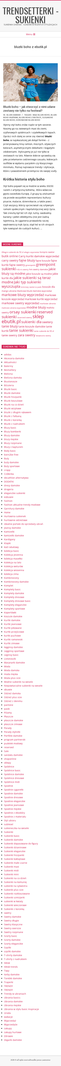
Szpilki (7, 947)
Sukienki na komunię (15, 882)
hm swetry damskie (38, 269)
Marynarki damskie (14, 662)
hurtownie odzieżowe (15, 520)
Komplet (8, 585)
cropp (7, 470)
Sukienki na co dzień (15, 878)
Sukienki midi (11, 870)
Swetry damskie (12, 916)
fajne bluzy (27, 260)
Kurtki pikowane (13, 627)
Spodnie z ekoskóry (14, 812)
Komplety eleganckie (15, 604)
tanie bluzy (10, 326)
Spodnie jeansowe (14, 805)
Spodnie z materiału (15, 816)
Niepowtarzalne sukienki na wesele (23, 685)
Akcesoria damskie (14, 358)
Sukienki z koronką (14, 909)
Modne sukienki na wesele (18, 681)
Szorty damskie (12, 939)
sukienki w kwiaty (13, 901)
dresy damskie (12, 485)
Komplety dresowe (14, 597)
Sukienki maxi (11, 866)
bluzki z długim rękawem (17, 412)
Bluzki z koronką (13, 419)
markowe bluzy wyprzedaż (23, 294)
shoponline (10, 758)
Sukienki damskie (13, 839)
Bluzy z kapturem (13, 446)
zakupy (8, 1028)
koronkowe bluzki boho (28, 120)
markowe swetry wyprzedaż (20, 303)
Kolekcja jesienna (13, 554)
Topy (6, 970)
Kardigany (9, 539)
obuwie (8, 689)
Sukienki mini (11, 874)
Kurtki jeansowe (12, 624)
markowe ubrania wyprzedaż (14, 308)
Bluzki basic (10, 389)
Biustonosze (10, 381)
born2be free (11, 454)
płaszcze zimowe (13, 724)
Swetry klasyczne (13, 924)
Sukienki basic (12, 835)
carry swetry (10, 260)
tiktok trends (11, 966)
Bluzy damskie (12, 435)
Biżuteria (9, 385)
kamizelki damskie (14, 535)
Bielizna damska (13, 377)
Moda (7, 666)
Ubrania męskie (12, 1005)
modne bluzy (36, 307)
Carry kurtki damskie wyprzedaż (39, 256)
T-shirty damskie (13, 955)
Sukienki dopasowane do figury (21, 843)
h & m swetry (22, 269)
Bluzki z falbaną (12, 416)
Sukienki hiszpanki (14, 855)
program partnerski (14, 739)
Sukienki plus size (13, 889)
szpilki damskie (12, 951)
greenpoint (30, 265)
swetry (7, 912)
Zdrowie (8, 1036)
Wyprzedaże (10, 1024)
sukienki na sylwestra (15, 885)
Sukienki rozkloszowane (17, 893)
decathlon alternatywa (16, 477)
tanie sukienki (21, 330)
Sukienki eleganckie (14, 851)
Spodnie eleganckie (14, 801)
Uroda (7, 1012)
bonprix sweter (47, 252)
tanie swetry (9, 335)
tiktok (7, 962)
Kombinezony (11, 577)
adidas (7, 354)
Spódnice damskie (14, 774)
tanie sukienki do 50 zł (44, 331)
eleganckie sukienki (14, 493)
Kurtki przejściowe (14, 631)
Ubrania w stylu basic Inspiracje (21, 1009)
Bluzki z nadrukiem (14, 423)
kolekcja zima (11, 574)
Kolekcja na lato (12, 562)
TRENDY (8, 986)
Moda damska (11, 670)
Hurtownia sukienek (15, 516)
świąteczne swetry (43, 336)
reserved (9, 747)
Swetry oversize (12, 928)
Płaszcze (8, 716)
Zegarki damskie (13, 1039)
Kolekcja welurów (13, 566)
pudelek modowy (13, 743)
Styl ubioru (10, 820)
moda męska (11, 674)
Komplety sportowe (14, 608)
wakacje (8, 1016)
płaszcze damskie (13, 720)
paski (7, 708)
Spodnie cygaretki (13, 789)
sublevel (8, 824)
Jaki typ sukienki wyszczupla (21, 284)
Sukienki (8, 832)
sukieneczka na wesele (16, 828)
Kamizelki (9, 531)
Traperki (8, 982)
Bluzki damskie (14, 115)
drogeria (8, 489)
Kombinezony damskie (16, 581)
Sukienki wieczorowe (15, 905)
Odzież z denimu (13, 701)
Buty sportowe (12, 466)
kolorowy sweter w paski (31, 287)
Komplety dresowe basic (17, 600)
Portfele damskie (13, 735)
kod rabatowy (11, 547)
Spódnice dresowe (14, 778)
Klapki (7, 543)
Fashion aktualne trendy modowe (22, 504)
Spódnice (9, 766)
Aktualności (10, 362)
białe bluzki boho (41, 115)
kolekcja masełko (13, 558)
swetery (47, 322)
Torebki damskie (13, 978)
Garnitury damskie (14, 508)
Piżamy (8, 712)
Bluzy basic (10, 427)
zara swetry (26, 335)
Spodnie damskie (13, 793)
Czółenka (9, 473)
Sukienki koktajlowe (14, 858)
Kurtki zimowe (12, 643)
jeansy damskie (12, 527)
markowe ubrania (48, 303)
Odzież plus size (13, 697)
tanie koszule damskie (31, 326)
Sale (6, 751)
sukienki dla (31, 321)
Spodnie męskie (12, 808)
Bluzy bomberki (12, 431)
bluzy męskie (11, 439)
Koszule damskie (13, 616)
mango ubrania (9, 290)
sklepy (7, 762)
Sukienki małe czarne (15, 862)
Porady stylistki (12, 731)
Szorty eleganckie (13, 943)
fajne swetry (17, 265)
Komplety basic (12, 589)
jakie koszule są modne (39, 273)
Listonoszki (10, 658)
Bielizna (8, 373)
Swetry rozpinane (13, 932)
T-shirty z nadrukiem (15, 959)
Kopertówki (10, 612)
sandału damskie (13, 755)
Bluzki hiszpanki (13, 396)
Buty (6, 458)
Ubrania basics (12, 997)
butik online (10, 256)
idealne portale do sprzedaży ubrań (23, 523)
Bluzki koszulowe (13, 400)
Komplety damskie (14, 593)
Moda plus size (12, 677)
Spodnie (8, 785)
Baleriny (8, 366)
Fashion (8, 500)
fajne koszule (43, 260)
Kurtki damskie (12, 620)
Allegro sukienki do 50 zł (12, 252)
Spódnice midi (12, 781)
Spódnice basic (12, 770)
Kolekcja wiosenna (14, 570)
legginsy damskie (13, 647)
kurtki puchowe (12, 635)
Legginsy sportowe (14, 651)
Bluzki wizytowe (12, 408)
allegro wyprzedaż (31, 252)
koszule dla (48, 286)
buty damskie (11, 462)
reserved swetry (24, 317)
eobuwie (8, 497)
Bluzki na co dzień (14, 404)
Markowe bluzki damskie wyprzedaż (34, 290)
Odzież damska (12, 693)
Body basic (10, 450)
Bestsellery (10, 369)
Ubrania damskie (13, 1001)
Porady (8, 728)
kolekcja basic (11, 550)
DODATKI (9, 481)
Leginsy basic (11, 654)
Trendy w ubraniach (15, 993)
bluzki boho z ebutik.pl (30, 117)
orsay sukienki (22, 311)
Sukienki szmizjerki (14, 897)
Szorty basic (10, 935)
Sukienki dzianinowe (15, 847)
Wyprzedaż (10, 1020)
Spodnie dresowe (13, 797)
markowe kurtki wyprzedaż (41, 299)
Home (7, 512)
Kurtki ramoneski (13, 639)
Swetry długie (11, 920)
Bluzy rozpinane (13, 443)
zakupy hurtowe (12, 1032)
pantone (8, 704)
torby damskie (12, 974)
